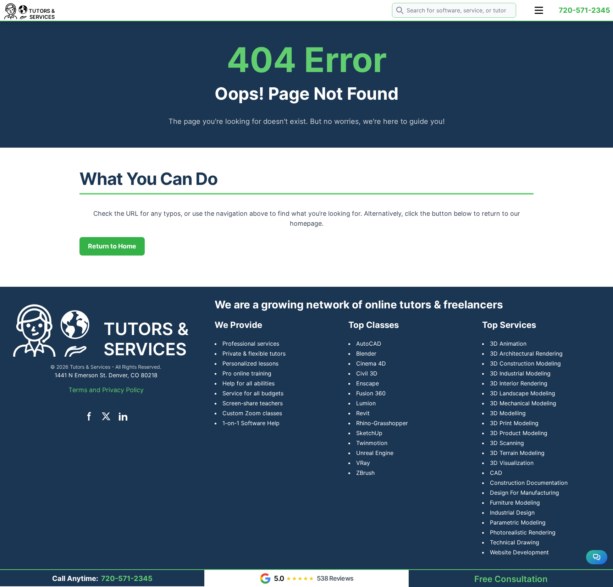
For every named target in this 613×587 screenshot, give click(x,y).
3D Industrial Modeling (520, 373)
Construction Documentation (529, 482)
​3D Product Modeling (518, 433)
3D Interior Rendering (518, 383)
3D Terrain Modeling (517, 452)
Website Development (519, 552)
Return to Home (112, 246)
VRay (363, 462)
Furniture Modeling (515, 502)
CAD (496, 472)
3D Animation (508, 343)
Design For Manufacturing (524, 492)
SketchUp (369, 433)
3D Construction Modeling (525, 363)
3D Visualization (512, 462)
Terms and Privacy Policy (106, 390)
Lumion (366, 403)
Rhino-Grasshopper (382, 423)
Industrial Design (512, 512)
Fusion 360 (371, 393)
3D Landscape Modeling (522, 393)
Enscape (367, 383)
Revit (363, 413)
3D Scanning (507, 442)
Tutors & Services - (92, 367)
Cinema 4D (371, 363)
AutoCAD (368, 343)
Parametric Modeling (518, 522)
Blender (366, 353)
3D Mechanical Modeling (523, 403)
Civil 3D (366, 373)
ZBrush (365, 472)
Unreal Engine (374, 452)
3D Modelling (508, 413)
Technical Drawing (514, 542)
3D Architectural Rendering (526, 353)
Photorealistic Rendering (523, 532)
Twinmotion (371, 442)
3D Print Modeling (514, 423)
